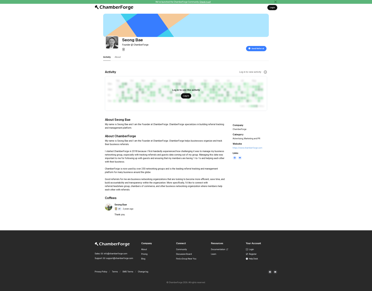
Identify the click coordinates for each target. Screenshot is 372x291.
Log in (186, 96)
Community (181, 249)
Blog (143, 259)
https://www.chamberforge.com (247, 148)
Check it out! (205, 2)
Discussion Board (184, 254)
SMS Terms (127, 271)
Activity (107, 57)
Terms (115, 271)
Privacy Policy (101, 271)
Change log (143, 271)
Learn (213, 254)
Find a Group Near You (186, 259)
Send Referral (258, 48)
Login (272, 7)
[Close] (275, 2)
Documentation (218, 249)
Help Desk (253, 259)
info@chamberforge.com (115, 253)
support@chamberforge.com (119, 258)
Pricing (144, 254)
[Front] (114, 7)
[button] (265, 72)
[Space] (112, 244)
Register (252, 254)
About (118, 57)
